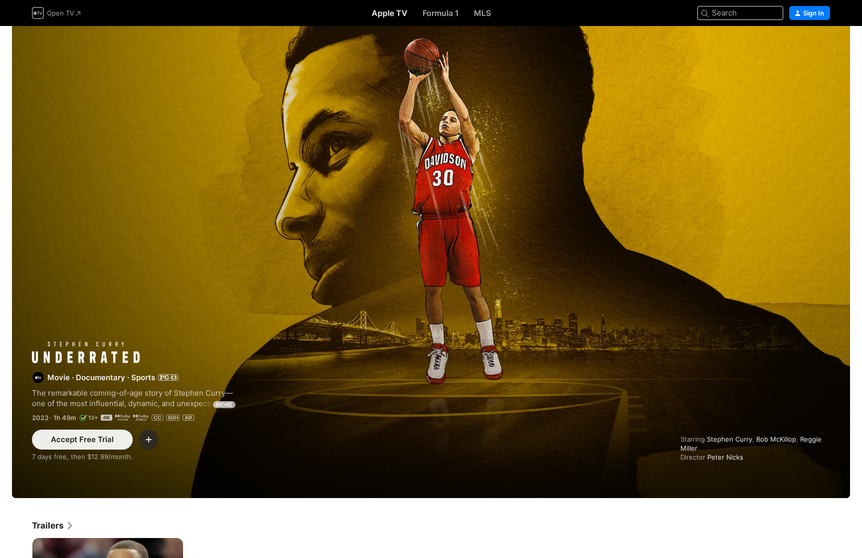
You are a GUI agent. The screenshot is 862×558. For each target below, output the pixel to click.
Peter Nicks (725, 457)
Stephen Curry (729, 439)
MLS (482, 13)
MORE (224, 404)
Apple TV (390, 13)
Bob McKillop (776, 439)
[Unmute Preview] (823, 45)
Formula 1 (441, 13)
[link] (53, 525)
